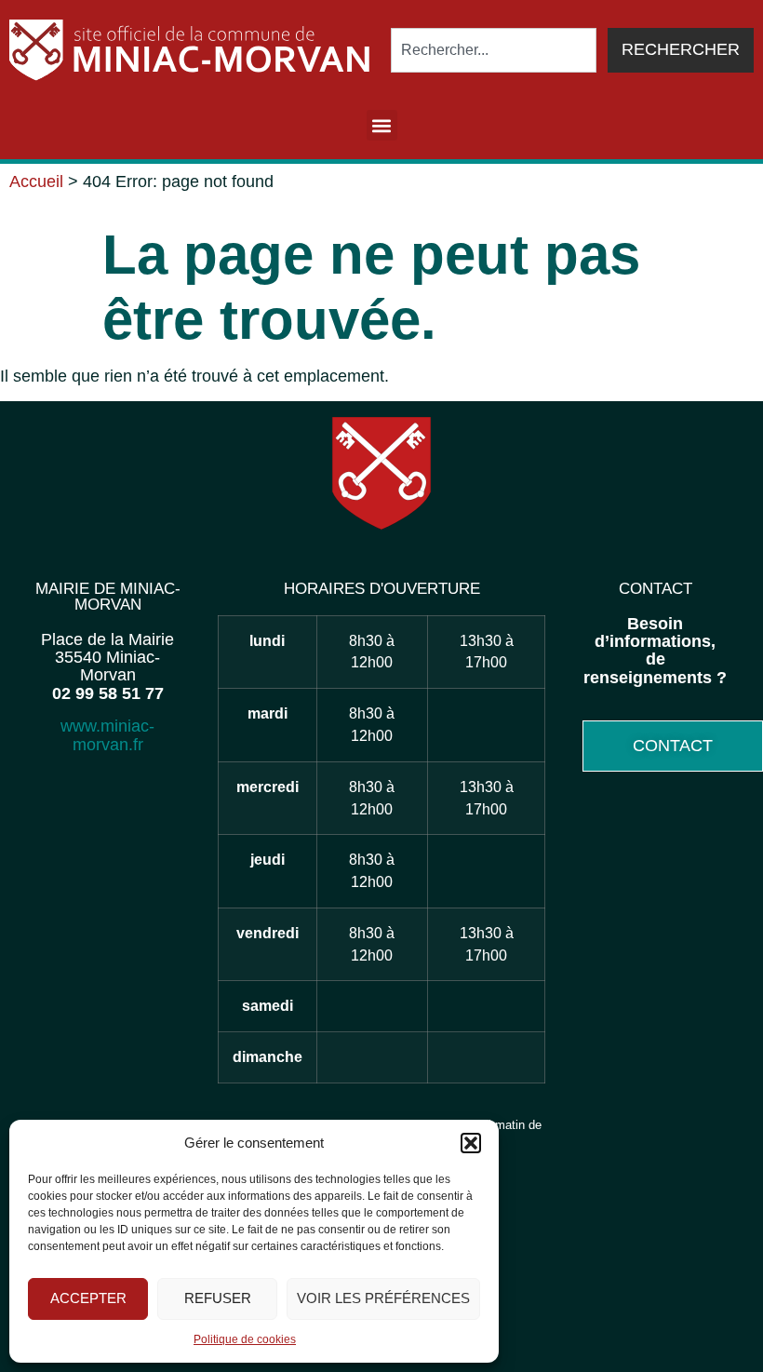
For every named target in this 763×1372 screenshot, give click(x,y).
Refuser (217, 1298)
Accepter (88, 1298)
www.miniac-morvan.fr (107, 735)
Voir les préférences (383, 1298)
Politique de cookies (245, 1339)
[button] (471, 1143)
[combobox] (493, 50)
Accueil (36, 181)
